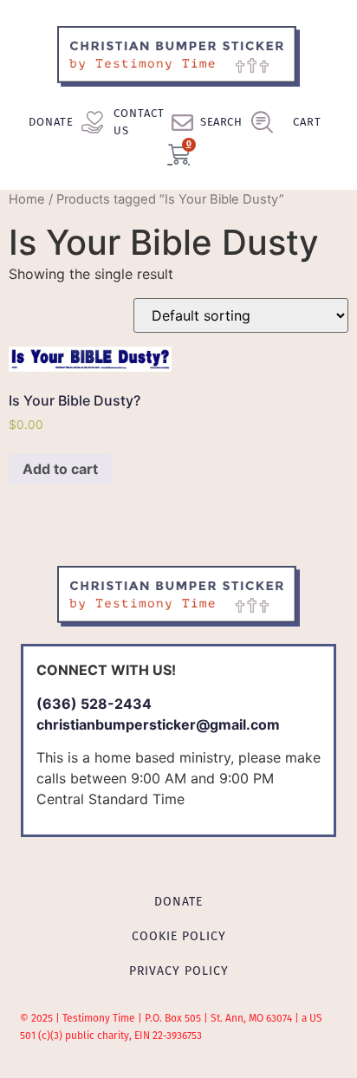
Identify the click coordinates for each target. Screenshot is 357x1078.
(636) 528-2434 (94, 703)
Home (27, 199)
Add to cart (60, 468)
